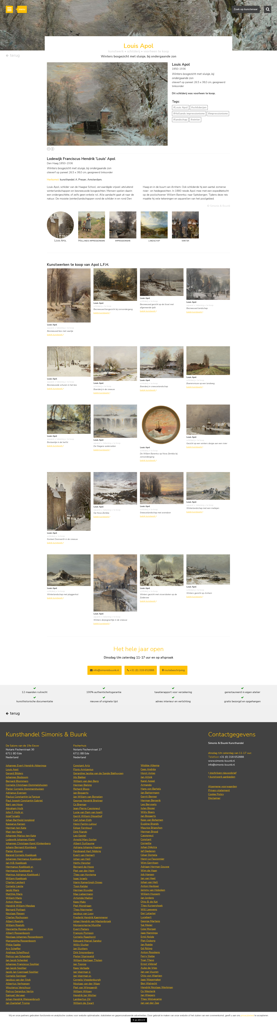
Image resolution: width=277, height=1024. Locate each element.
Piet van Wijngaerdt (85, 987)
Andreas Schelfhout (17, 952)
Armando (146, 785)
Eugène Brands (150, 824)
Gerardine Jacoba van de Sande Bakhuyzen (98, 773)
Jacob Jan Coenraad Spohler (22, 972)
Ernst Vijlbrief (149, 964)
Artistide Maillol (83, 898)
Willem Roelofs (15, 925)
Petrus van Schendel (18, 956)
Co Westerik (148, 991)
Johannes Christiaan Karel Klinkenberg (28, 843)
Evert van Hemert (84, 855)
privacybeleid (247, 1015)
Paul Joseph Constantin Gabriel (24, 800)
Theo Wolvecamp (151, 999)
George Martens (150, 921)
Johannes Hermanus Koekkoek (23, 859)
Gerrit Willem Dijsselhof (87, 816)
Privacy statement (219, 790)
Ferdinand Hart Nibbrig (87, 851)
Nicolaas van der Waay (86, 983)
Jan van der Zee (150, 1003)
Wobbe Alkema (150, 765)
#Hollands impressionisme (189, 113)
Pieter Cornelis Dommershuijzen (25, 789)
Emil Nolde (147, 936)
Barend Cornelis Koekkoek (21, 855)
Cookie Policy (216, 794)
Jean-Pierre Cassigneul (86, 808)
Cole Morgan (148, 929)
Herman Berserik (151, 800)
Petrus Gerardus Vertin (19, 991)
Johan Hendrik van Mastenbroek (92, 921)
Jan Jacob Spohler (16, 968)
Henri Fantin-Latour (85, 824)
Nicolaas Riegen (15, 913)
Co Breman (79, 804)
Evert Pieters (81, 929)
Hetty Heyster (82, 863)
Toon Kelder (80, 886)
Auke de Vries (149, 968)
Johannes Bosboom (17, 777)
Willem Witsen (82, 991)
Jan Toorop (79, 964)
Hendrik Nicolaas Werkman (157, 987)
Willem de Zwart (83, 1003)
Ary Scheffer (13, 948)
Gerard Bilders (14, 773)
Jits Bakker (79, 777)
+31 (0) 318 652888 (141, 670)
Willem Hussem (150, 894)
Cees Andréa (148, 769)
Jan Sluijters (80, 948)
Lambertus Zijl (82, 999)
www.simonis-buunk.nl (221, 761)
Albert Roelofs (14, 921)
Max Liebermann (83, 894)
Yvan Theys (147, 960)
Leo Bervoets (149, 804)
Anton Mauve (14, 902)
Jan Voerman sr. (82, 976)
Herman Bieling (82, 785)
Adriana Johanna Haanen (87, 847)
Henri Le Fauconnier (152, 859)
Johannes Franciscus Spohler (22, 964)
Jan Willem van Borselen (88, 796)
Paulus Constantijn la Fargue (23, 796)
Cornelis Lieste (14, 886)
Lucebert (146, 917)
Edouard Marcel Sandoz (87, 941)
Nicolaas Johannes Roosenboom (24, 937)
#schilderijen (198, 107)
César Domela (149, 855)
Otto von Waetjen (151, 975)
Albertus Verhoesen (18, 983)
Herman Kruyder (83, 890)
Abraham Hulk (14, 808)
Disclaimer (214, 798)
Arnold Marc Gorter (85, 839)
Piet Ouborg (148, 940)
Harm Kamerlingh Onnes (87, 882)
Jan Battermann (150, 792)
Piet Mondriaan (82, 905)
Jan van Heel (148, 878)
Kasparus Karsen (15, 824)
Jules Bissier (148, 808)
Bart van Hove (14, 804)
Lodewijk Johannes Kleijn (20, 839)
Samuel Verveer (15, 995)
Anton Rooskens (150, 952)
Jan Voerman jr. (82, 972)
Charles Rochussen (17, 917)
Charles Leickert (15, 882)
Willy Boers (148, 812)
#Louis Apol (180, 107)
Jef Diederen (148, 851)
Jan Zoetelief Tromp (18, 1003)
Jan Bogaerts (80, 793)
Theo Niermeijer (83, 909)
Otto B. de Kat (149, 901)
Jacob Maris (12, 890)
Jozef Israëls (13, 816)
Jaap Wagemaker (151, 979)
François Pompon (83, 933)
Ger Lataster (148, 913)
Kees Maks (79, 902)
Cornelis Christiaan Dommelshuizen (26, 785)
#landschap (180, 119)
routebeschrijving (174, 670)
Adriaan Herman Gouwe (155, 866)
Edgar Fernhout (82, 828)
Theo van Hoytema (84, 874)
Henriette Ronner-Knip (19, 929)
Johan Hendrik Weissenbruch (23, 999)
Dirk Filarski (80, 831)
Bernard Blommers (17, 781)
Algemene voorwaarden (222, 786)
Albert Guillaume (83, 843)
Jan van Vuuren (149, 972)
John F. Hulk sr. (14, 812)
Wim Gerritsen (149, 862)
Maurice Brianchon (151, 827)
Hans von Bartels (151, 788)
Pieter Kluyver (14, 851)
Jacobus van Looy (83, 913)
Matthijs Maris (14, 894)
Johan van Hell (81, 859)
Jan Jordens (147, 898)
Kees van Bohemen (152, 820)
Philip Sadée (13, 944)
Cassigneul (147, 835)
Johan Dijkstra (149, 847)
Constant (146, 839)
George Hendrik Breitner (88, 800)
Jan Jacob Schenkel (17, 960)
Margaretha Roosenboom (21, 941)
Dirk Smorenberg (83, 952)
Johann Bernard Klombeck (21, 847)
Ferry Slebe (148, 956)
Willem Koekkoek (16, 878)
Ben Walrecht (149, 983)
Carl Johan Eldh (82, 820)
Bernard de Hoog (83, 867)
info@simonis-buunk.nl (221, 764)
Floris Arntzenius (83, 769)
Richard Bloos (81, 789)
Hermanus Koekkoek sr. (19, 867)
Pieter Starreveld (83, 956)
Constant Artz (81, 765)
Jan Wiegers (148, 995)
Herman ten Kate (16, 828)
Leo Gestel (79, 835)
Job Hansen (147, 874)
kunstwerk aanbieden (222, 777)
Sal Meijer (146, 925)
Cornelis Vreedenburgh (87, 979)
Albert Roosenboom (18, 933)
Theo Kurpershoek (152, 905)
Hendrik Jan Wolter (84, 995)
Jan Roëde (147, 944)
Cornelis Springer (16, 976)
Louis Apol (12, 769)
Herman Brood (149, 831)
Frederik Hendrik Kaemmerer (90, 917)
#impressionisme (218, 113)
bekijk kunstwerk (55, 334)
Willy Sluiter (81, 944)
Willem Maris (14, 898)
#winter (195, 119)
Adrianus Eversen (16, 793)
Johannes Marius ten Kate (21, 835)
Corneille (146, 843)
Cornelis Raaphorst (84, 937)
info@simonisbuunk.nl (106, 670)
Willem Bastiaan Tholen (87, 960)
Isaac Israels (80, 878)
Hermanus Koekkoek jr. (19, 870)
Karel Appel (148, 781)
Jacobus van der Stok (18, 979)
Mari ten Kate (14, 831)
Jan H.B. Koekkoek (16, 863)
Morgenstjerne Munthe (87, 925)
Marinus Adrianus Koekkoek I (23, 874)
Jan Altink (146, 777)
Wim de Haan (149, 870)
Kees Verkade (81, 968)
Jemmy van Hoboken (153, 890)
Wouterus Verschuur (18, 987)
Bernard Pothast (15, 909)
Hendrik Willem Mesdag (20, 905)
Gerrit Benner (149, 796)
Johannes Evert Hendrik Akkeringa (26, 765)
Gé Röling (146, 948)
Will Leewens (149, 909)
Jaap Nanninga (149, 933)
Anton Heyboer (150, 886)
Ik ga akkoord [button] (139, 1020)
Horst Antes (148, 773)
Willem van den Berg (86, 781)
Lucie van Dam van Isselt (87, 812)
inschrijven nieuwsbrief (222, 773)
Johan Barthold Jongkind (20, 820)
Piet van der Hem (83, 870)
